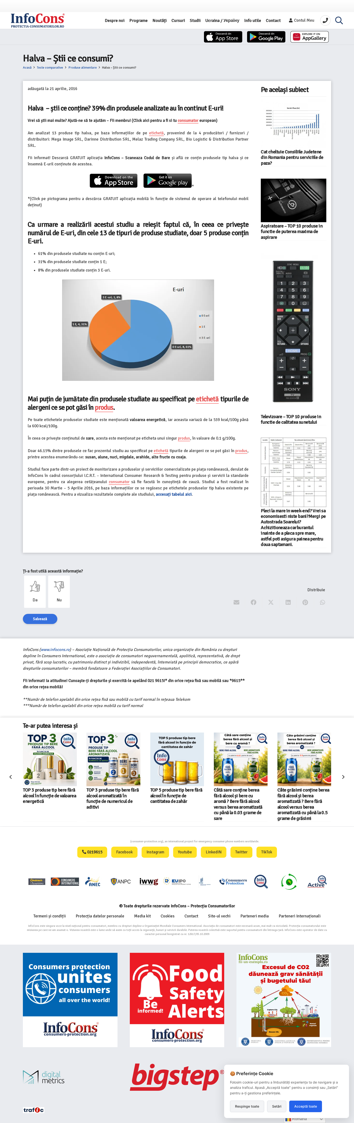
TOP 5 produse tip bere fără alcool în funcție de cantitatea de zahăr (176, 795)
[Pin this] (305, 602)
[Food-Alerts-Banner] (177, 1000)
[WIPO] (205, 881)
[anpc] (121, 881)
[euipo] (149, 881)
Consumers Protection (112, 841)
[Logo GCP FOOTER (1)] (289, 881)
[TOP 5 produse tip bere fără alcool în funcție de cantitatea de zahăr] (177, 759)
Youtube (185, 852)
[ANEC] (93, 881)
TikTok (266, 852)
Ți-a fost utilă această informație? (53, 571)
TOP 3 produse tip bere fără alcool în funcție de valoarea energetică (49, 795)
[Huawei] (309, 36)
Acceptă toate (305, 1106)
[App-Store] (223, 36)
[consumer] (37, 881)
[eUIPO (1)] (233, 881)
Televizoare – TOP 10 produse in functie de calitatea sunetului (291, 419)
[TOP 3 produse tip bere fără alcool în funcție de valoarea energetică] (50, 759)
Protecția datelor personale (100, 916)
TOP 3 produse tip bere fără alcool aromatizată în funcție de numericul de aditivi (112, 798)
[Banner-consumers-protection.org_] (70, 1000)
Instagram (155, 852)
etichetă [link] (156, 133)
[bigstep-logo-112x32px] (177, 1077)
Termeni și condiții (49, 916)
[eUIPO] (177, 881)
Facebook (124, 852)
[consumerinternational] (65, 881)
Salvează (40, 619)
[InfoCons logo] (37, 20)
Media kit (142, 916)
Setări (276, 1106)
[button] (339, 20)
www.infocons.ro (55, 649)
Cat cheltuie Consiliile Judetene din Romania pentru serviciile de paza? (292, 157)
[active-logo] (317, 881)
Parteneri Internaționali (300, 916)
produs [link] (104, 407)
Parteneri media (254, 916)
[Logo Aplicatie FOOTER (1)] (261, 881)
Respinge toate (247, 1106)
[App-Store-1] (266, 36)
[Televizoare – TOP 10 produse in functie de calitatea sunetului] (293, 333)
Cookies (168, 916)
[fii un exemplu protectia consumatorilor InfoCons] (283, 1000)
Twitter (241, 852)
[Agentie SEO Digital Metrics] (70, 1077)
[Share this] (253, 602)
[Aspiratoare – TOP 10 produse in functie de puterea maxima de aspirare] (293, 200)
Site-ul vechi (219, 916)
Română (299, 1119)
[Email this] (236, 602)
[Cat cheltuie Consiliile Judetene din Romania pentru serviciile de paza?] (293, 123)
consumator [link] (188, 120)
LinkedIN (214, 852)
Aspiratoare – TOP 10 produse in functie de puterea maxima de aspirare (291, 231)
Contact (191, 916)
